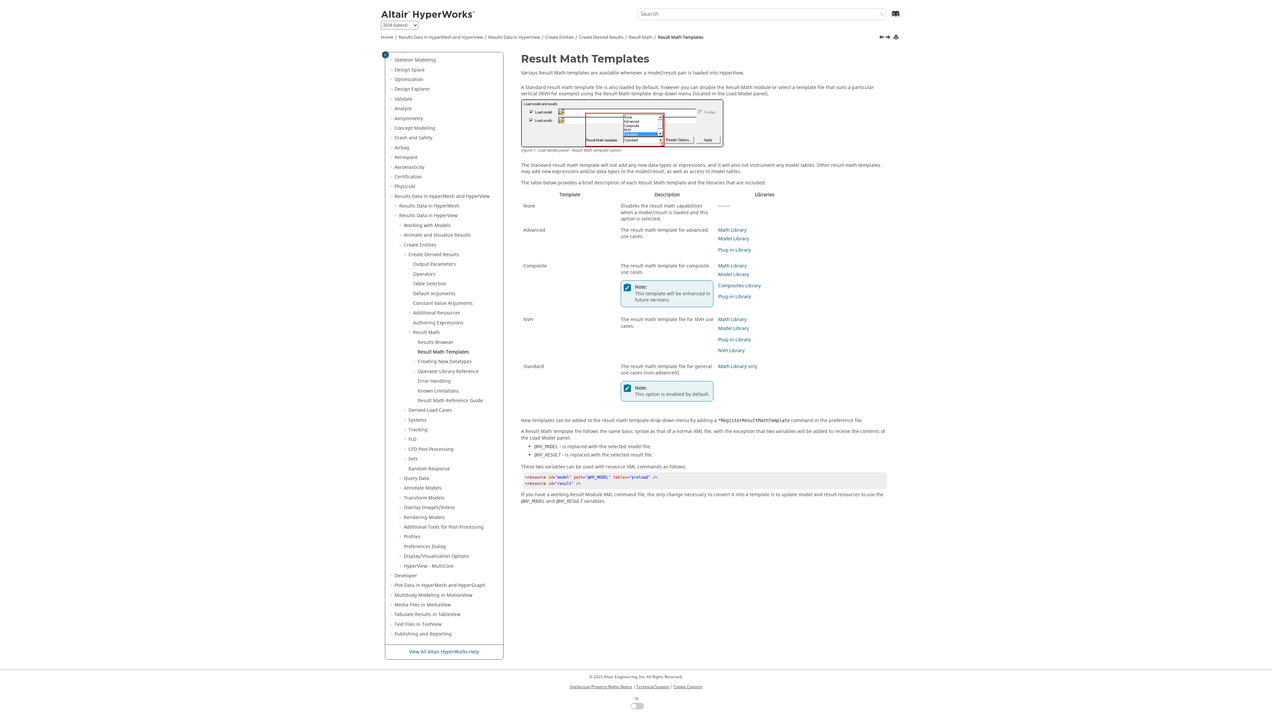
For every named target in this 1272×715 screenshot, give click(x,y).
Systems (417, 420)
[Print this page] (896, 37)
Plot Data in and (440, 585)
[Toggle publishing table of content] (385, 54)
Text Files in (418, 624)
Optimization (409, 79)
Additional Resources (436, 313)
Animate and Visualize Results (437, 235)
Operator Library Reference (448, 371)
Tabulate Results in (427, 614)
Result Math (641, 37)
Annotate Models (423, 488)
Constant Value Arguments (443, 303)
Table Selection (430, 283)
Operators (424, 274)
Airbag (402, 147)
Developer (406, 575)
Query (416, 478)
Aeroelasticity (409, 167)
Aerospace (406, 157)
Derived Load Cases (430, 410)
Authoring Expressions (438, 322)
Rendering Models (424, 517)
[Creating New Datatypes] (888, 38)
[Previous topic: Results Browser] (882, 38)
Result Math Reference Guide (450, 400)
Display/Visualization (436, 556)
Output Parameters (434, 264)
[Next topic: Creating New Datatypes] (888, 38)
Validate (403, 99)
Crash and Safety (413, 137)
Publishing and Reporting (423, 634)
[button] (392, 60)
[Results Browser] (882, 38)
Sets (413, 458)
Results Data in (514, 37)
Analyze (403, 108)
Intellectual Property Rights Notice (601, 687)
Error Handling (434, 381)
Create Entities (559, 37)
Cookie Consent (687, 687)
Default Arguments (434, 293)
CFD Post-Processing (430, 449)
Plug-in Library (734, 250)
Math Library (732, 230)
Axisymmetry (409, 118)
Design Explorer (412, 89)
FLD (412, 439)
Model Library (733, 238)
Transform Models (424, 498)
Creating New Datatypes (445, 361)
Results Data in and (440, 37)
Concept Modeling (415, 128)
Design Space (410, 70)
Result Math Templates (680, 37)
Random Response (429, 468)
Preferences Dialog (425, 546)
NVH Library (731, 350)
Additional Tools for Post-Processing (444, 527)
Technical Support (652, 687)
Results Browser (435, 342)
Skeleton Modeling (415, 60)
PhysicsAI (405, 186)
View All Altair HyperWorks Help (444, 651)
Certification (408, 176)
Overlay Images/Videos (429, 507)
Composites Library (739, 285)
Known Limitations (438, 391)
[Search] (880, 14)
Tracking (418, 429)
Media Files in (423, 604)
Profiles (412, 536)
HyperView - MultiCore (428, 566)
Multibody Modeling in (433, 595)
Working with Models (427, 225)
